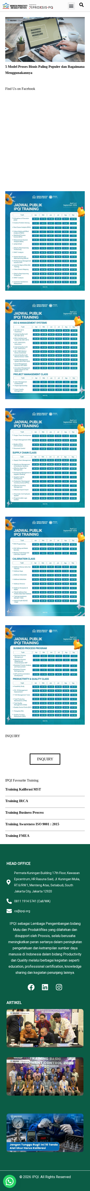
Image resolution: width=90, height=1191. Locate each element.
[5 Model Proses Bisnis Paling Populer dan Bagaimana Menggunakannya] (45, 20)
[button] (71, 5)
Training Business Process (24, 812)
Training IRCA (16, 801)
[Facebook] (31, 987)
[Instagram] (59, 987)
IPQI (35, 1177)
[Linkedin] (45, 987)
